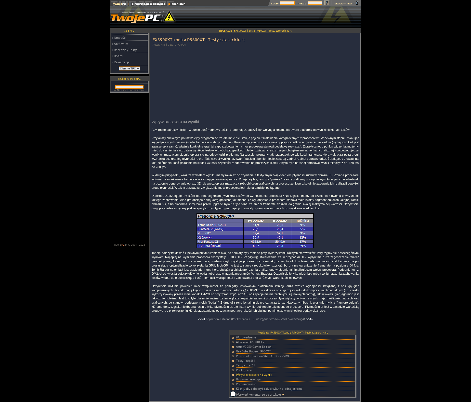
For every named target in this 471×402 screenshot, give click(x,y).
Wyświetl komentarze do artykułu (258, 394)
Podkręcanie (244, 370)
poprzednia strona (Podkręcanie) (227, 319)
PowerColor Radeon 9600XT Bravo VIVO (263, 356)
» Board (117, 56)
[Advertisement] (272, 17)
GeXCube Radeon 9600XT (253, 351)
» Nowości (119, 37)
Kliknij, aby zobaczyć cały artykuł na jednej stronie (269, 388)
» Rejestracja (121, 62)
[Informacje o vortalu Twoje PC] (147, 4)
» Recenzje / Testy (124, 50)
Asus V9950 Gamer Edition (254, 346)
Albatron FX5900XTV (250, 342)
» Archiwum (120, 43)
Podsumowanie (246, 384)
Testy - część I (245, 360)
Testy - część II (245, 365)
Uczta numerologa (248, 379)
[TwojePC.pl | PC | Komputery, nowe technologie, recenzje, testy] (118, 4)
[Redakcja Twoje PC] (177, 4)
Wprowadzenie (246, 337)
